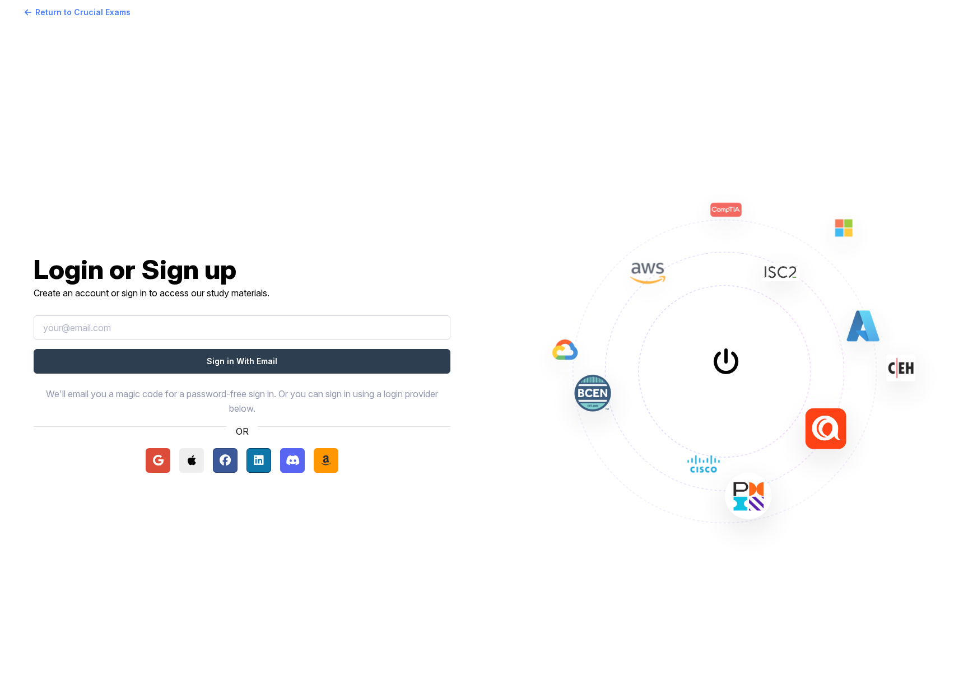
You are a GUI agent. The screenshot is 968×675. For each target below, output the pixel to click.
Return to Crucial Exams (83, 12)
